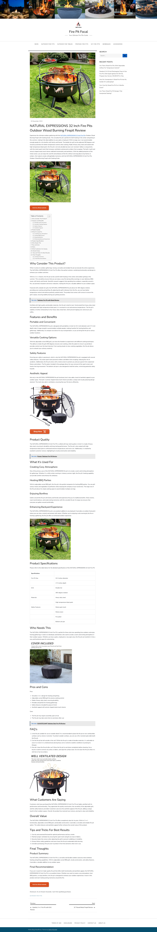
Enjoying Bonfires (39, 237)
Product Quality (36, 230)
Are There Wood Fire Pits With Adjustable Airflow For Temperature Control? (112, 67)
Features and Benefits (38, 221)
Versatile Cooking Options (41, 224)
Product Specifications (38, 241)
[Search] (125, 55)
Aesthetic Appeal (39, 228)
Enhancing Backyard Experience (42, 239)
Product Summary (39, 256)
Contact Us (92, 923)
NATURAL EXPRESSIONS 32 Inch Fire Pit (72, 135)
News (37, 44)
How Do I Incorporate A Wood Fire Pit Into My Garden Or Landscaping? (112, 81)
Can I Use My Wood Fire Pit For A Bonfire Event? (111, 86)
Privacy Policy (79, 923)
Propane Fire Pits (81, 44)
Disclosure (68, 923)
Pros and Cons (36, 245)
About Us (102, 923)
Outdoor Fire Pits (48, 44)
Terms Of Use (56, 923)
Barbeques (107, 44)
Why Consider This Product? (39, 218)
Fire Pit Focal (78, 31)
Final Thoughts (37, 255)
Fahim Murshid (52, 930)
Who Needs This (36, 243)
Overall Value (36, 251)
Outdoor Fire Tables (65, 44)
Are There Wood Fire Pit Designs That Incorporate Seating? (110, 92)
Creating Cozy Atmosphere (41, 233)
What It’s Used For (37, 232)
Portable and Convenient (40, 222)
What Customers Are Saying (39, 249)
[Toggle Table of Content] (48, 216)
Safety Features (38, 226)
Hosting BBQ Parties (39, 235)
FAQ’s (33, 247)
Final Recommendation (40, 258)
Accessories (117, 44)
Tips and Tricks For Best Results (41, 253)
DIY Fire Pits (95, 44)
